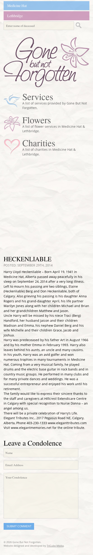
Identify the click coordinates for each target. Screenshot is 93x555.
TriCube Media (55, 545)
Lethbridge (15, 15)
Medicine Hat (17, 5)
